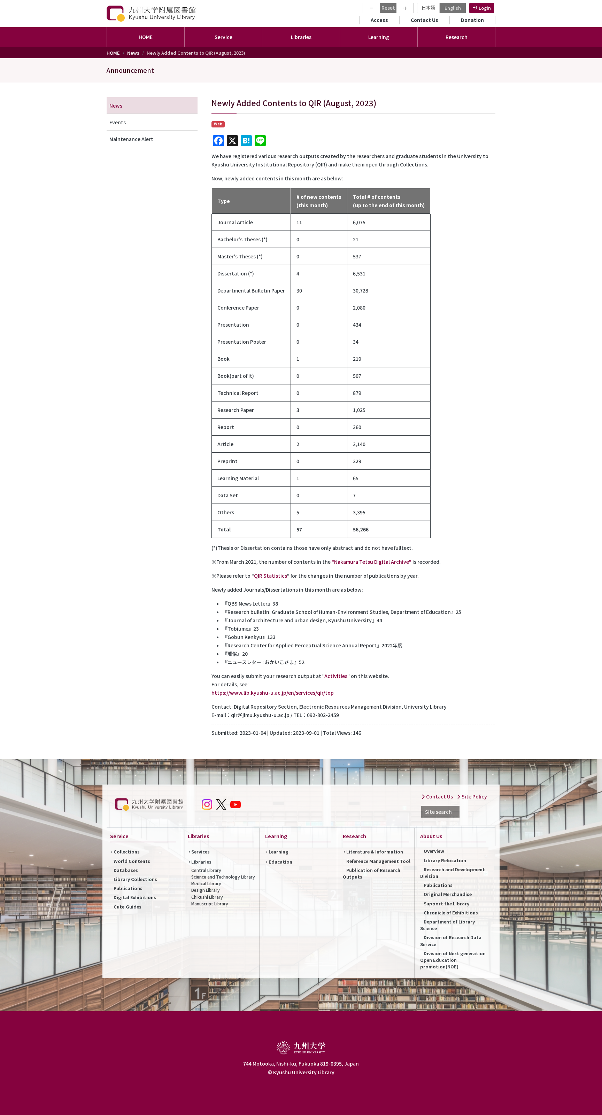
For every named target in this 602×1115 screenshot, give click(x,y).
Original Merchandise (448, 894)
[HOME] (152, 13)
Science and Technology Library (223, 877)
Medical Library (206, 883)
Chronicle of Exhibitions (451, 912)
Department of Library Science (447, 924)
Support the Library (446, 903)
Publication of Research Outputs (371, 873)
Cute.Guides (127, 906)
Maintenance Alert (131, 138)
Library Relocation (445, 860)
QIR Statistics (270, 575)
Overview (434, 851)
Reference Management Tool (378, 861)
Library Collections (135, 879)
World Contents (132, 861)
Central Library (206, 870)
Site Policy (474, 796)
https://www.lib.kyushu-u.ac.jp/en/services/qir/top (272, 692)
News (133, 52)
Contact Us (424, 19)
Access (379, 19)
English (453, 8)
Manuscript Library (209, 903)
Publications (128, 888)
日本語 (428, 7)
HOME (146, 36)
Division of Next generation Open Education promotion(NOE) (453, 960)
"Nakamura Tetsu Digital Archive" (371, 561)
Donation (472, 19)
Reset (388, 7)
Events (117, 122)
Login (485, 8)
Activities (335, 675)
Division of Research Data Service (450, 940)
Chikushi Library (207, 897)
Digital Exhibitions (135, 897)
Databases (126, 870)
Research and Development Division (452, 872)
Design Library (205, 890)
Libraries (201, 861)
